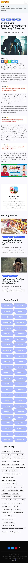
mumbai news (6, 493)
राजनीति (21, 406)
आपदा (7, 317)
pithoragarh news (19, 499)
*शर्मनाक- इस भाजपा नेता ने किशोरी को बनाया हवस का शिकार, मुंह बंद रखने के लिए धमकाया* (13, 281)
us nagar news (18, 512)
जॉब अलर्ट (7, 361)
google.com (15, 464)
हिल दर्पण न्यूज (14, 532)
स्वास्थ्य (7, 434)
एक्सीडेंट (7, 328)
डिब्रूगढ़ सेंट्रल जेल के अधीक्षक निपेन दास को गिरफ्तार (13, 528)
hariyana (4, 470)
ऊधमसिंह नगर (21, 322)
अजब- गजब (21, 305)
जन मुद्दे (21, 356)
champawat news (18, 454)
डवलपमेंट (20, 367)
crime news (6, 458)
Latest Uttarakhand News (15, 490)
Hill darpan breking (8, 477)
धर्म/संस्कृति (7, 378)
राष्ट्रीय (21, 411)
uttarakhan (6, 515)
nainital (15, 493)
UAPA (16, 506)
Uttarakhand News (8, 525)
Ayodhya (16, 451)
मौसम (7, 406)
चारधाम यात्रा (7, 350)
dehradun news (19, 458)
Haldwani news (7, 467)
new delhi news (6, 499)
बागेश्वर (7, 400)
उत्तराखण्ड (7, 322)
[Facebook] (2, 61)
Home (2, 6)
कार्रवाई (20, 328)
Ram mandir (5, 503)
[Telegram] (13, 61)
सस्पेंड (7, 422)
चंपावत (20, 344)
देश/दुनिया (7, 372)
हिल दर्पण (20, 439)
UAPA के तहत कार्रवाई (7, 509)
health (13, 470)
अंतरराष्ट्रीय (7, 311)
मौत (21, 400)
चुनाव (20, 350)
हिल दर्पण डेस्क (6, 247)
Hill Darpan (16, 554)
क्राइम (7, 6)
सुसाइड (21, 422)
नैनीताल (21, 378)
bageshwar (5, 454)
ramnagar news (16, 503)
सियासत (4, 532)
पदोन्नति (7, 383)
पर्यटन (20, 383)
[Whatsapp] (9, 61)
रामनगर (7, 411)
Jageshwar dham (18, 487)
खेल (7, 339)
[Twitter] (16, 61)
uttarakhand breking (8, 519)
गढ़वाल (7, 344)
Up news (18, 509)
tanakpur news (6, 506)
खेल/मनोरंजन (21, 339)
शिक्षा (20, 417)
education (16, 461)
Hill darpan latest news (9, 480)
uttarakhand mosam (8, 522)
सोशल (7, 428)
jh (3, 490)
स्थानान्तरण (20, 428)
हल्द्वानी (7, 439)
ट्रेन (7, 367)
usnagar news (6, 512)
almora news (6, 451)
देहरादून (21, 372)
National (17, 496)
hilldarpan (6, 474)
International (6, 487)
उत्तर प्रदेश (7, 305)
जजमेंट (7, 356)
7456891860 (20, 558)
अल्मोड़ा (21, 311)
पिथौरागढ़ (21, 389)
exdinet (5, 464)
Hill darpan (17, 474)
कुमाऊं (7, 333)
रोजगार (7, 417)
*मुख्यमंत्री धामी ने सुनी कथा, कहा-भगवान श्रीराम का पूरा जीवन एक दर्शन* (12, 242)
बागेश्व (20, 395)
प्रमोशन (7, 395)
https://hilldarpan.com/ (8, 483)
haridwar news (20, 467)
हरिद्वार (20, 434)
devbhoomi (5, 461)
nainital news (6, 496)
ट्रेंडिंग (21, 361)
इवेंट (21, 317)
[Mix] (6, 61)
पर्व (7, 389)
